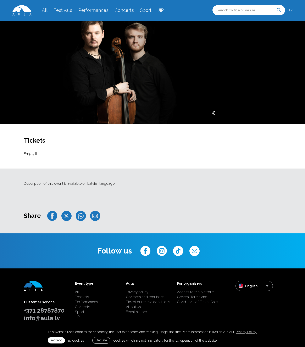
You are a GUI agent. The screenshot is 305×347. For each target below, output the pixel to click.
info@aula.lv (42, 318)
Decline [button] (101, 340)
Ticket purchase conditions (148, 302)
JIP (161, 10)
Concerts (124, 10)
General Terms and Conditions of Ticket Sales (198, 299)
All (45, 10)
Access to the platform (196, 292)
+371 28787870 (44, 310)
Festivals (63, 10)
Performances (93, 10)
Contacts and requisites (145, 297)
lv (291, 10)
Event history (136, 312)
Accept (56, 340)
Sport (145, 10)
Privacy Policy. (246, 332)
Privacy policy (137, 292)
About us (133, 307)
